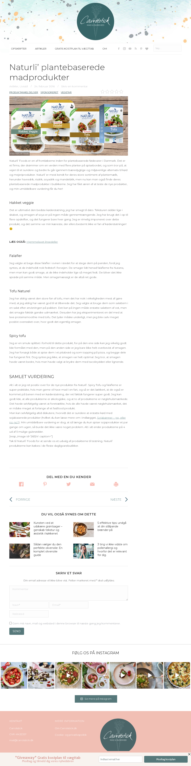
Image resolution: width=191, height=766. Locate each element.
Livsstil (24, 86)
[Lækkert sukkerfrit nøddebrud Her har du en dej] (41, 675)
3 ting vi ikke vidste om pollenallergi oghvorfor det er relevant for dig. (113, 550)
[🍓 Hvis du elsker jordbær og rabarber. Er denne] (122, 675)
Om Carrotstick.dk (66, 728)
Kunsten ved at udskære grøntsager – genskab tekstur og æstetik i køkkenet (48, 528)
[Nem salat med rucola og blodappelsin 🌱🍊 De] (68, 675)
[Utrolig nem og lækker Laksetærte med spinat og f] (177, 675)
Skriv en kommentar (74, 86)
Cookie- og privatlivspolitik (71, 734)
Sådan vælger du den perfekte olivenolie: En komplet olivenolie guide (48, 550)
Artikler (13, 86)
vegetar (66, 92)
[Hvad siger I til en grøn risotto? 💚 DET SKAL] (150, 675)
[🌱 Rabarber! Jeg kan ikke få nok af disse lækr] (95, 675)
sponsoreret (49, 92)
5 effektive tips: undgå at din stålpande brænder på (112, 526)
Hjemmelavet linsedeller (42, 241)
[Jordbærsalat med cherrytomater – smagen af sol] (14, 675)
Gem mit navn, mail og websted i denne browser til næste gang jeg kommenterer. (66, 623)
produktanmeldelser (23, 92)
